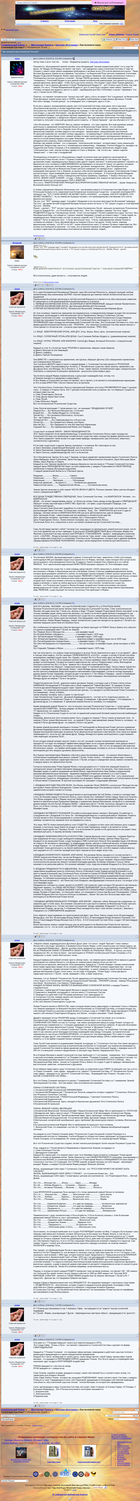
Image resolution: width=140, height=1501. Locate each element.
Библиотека (83, 34)
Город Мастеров (53, 1462)
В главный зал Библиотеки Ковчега (70, 1494)
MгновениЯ (17, 243)
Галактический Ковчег (13, 45)
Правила (129, 34)
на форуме (44, 1442)
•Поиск (135, 34)
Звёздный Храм (123, 1453)
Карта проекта (123, 1450)
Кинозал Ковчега (123, 1463)
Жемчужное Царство (121, 1460)
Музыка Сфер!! (123, 1452)
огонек (19, 42)
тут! (31, 1476)
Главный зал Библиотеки (121, 1438)
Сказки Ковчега (10, 1442)
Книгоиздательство (38, 235)
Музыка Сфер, (41, 1440)
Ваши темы (101, 34)
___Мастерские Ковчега (40, 45)
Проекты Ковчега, (23, 1440)
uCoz (74, 1490)
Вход (105, 1487)
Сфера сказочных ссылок (51, 282)
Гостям (92, 34)
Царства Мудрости (121, 1456)
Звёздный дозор (12, 30)
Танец (17, 59)
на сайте (55, 1442)
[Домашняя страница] (41, 238)
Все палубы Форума (119, 1436)
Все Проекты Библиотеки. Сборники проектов (21, 1460)
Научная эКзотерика (67, 45)
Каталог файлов (123, 1465)
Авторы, (9, 1440)
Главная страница (119, 1435)
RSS (121, 23)
